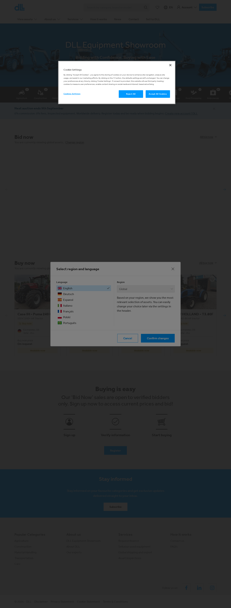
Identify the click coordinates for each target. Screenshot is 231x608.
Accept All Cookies (158, 94)
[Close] (170, 65)
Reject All (131, 94)
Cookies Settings (72, 93)
